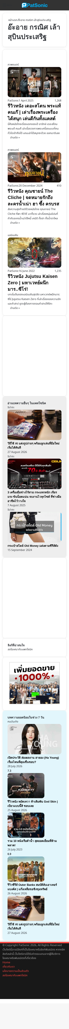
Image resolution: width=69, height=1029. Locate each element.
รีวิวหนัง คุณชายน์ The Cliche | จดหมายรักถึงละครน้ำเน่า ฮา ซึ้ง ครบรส (33, 197)
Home (6, 963)
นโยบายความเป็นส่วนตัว (16, 971)
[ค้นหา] (64, 6)
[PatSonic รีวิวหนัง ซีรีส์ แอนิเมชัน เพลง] (34, 5)
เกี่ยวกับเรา (9, 967)
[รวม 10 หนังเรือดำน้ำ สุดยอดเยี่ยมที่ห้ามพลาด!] (26, 837)
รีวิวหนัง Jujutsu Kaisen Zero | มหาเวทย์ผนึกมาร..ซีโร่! (33, 283)
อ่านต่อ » (15, 138)
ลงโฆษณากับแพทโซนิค (20, 649)
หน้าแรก (12, 20)
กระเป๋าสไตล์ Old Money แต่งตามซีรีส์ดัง (33, 545)
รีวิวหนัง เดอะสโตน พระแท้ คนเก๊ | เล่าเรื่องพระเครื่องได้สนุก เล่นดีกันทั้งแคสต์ (34, 112)
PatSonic (13, 101)
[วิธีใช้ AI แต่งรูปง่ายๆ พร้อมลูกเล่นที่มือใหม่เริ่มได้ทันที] (26, 920)
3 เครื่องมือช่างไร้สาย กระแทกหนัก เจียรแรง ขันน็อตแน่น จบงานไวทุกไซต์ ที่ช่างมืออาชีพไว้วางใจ (34, 497)
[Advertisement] (34, 355)
